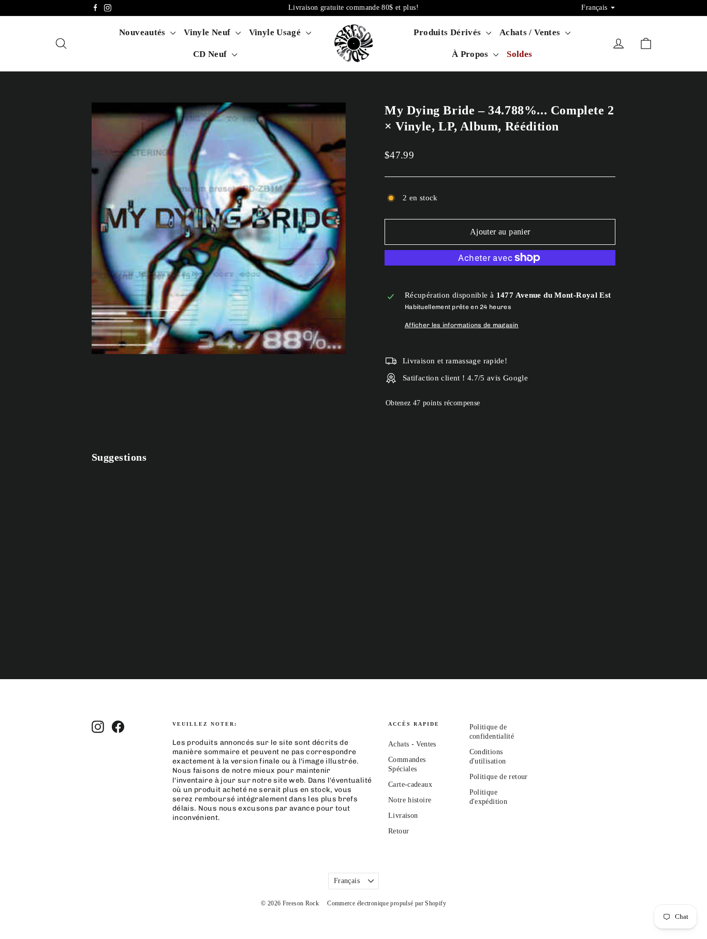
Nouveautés (143, 32)
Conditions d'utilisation (487, 756)
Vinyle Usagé (276, 32)
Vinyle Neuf (208, 32)
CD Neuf (211, 54)
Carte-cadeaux (410, 784)
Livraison (403, 815)
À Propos (471, 54)
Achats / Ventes (531, 32)
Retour (398, 831)
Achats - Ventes (412, 744)
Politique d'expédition (488, 796)
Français (347, 881)
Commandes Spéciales (406, 764)
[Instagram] (107, 7)
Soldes (519, 54)
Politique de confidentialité (491, 731)
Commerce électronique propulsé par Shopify (386, 903)
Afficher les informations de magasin (462, 325)
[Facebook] (95, 7)
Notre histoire (409, 800)
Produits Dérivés (448, 32)
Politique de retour (498, 777)
